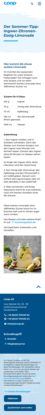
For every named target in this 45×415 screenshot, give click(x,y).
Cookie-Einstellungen (18, 391)
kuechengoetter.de (25, 222)
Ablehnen (13, 398)
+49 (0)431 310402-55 (18, 315)
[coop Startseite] (10, 4)
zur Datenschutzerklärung (20, 377)
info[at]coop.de (15, 324)
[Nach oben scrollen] (38, 287)
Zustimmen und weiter (20, 407)
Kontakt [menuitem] (11, 339)
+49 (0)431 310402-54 (18, 319)
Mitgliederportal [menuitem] (16, 344)
